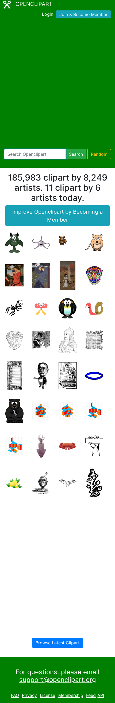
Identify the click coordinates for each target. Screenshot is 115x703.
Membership (70, 695)
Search (76, 154)
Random (99, 154)
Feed (91, 695)
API (100, 695)
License (47, 695)
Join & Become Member (83, 14)
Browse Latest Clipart (58, 642)
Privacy (29, 695)
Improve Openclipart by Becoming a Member (57, 216)
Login (47, 14)
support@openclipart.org (57, 680)
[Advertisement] (57, 84)
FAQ (15, 695)
